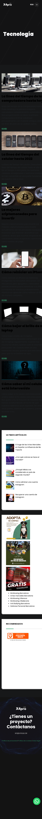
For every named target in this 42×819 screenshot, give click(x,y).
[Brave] (18, 637)
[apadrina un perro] (18, 528)
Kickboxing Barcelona (19, 593)
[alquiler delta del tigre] (18, 553)
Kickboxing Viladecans (19, 601)
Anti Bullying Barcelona (20, 603)
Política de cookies (25, 741)
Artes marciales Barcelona (21, 596)
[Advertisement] (21, 663)
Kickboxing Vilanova (18, 598)
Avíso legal (36, 741)
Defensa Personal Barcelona (22, 606)
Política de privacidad (9, 741)
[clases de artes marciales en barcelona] (18, 579)
